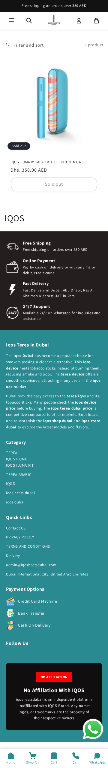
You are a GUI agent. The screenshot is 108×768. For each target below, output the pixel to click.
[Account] (79, 20)
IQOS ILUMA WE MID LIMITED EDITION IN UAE (46, 162)
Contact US (16, 528)
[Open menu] (11, 20)
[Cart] (96, 20)
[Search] (29, 20)
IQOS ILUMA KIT (20, 465)
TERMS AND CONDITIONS (28, 546)
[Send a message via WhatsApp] (93, 729)
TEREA (11, 452)
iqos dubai (15, 502)
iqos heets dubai (20, 492)
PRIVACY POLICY (20, 537)
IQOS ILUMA (16, 459)
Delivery (13, 555)
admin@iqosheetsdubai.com (31, 564)
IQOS (10, 483)
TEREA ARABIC (18, 474)
